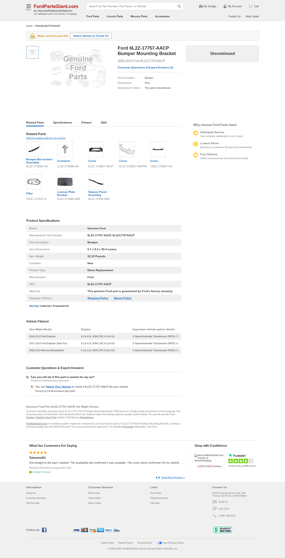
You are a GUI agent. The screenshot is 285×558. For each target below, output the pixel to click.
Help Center (252, 16)
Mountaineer (86, 417)
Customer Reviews (36, 498)
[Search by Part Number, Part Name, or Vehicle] (179, 6)
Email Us (223, 501)
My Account (94, 493)
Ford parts (128, 426)
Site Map (155, 503)
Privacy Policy (144, 543)
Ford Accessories (159, 498)
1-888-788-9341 (227, 515)
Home (29, 26)
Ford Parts (92, 16)
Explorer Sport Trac (46, 417)
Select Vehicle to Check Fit (91, 35)
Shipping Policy (97, 298)
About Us (31, 493)
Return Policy (123, 298)
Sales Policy (107, 543)
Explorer (30, 417)
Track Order (94, 498)
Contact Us (234, 16)
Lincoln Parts (115, 16)
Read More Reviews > (173, 477)
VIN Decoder (33, 503)
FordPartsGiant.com (36, 423)
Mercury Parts (139, 16)
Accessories (162, 16)
